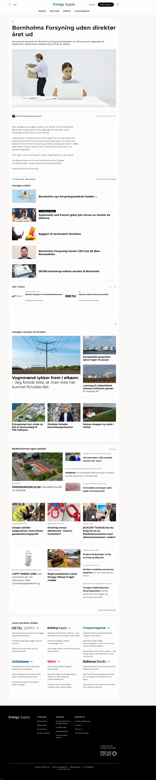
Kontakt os (79, 725)
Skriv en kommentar (107, 179)
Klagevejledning (62, 731)
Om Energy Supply (82, 733)
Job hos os (79, 729)
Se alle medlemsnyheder (107, 610)
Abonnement (42, 721)
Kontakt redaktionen (82, 721)
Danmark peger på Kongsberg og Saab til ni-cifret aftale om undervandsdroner (62, 676)
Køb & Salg (54, 11)
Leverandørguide (81, 11)
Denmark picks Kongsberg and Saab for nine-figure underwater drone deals (98, 676)
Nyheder (42, 11)
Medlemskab (41, 725)
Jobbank (67, 11)
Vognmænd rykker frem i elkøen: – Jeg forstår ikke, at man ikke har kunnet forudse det (99, 653)
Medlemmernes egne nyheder (29, 448)
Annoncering (42, 729)
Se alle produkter (43, 733)
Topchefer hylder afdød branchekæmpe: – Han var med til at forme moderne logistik (98, 643)
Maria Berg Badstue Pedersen (30, 116)
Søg (14, 5)
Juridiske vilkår (61, 727)
